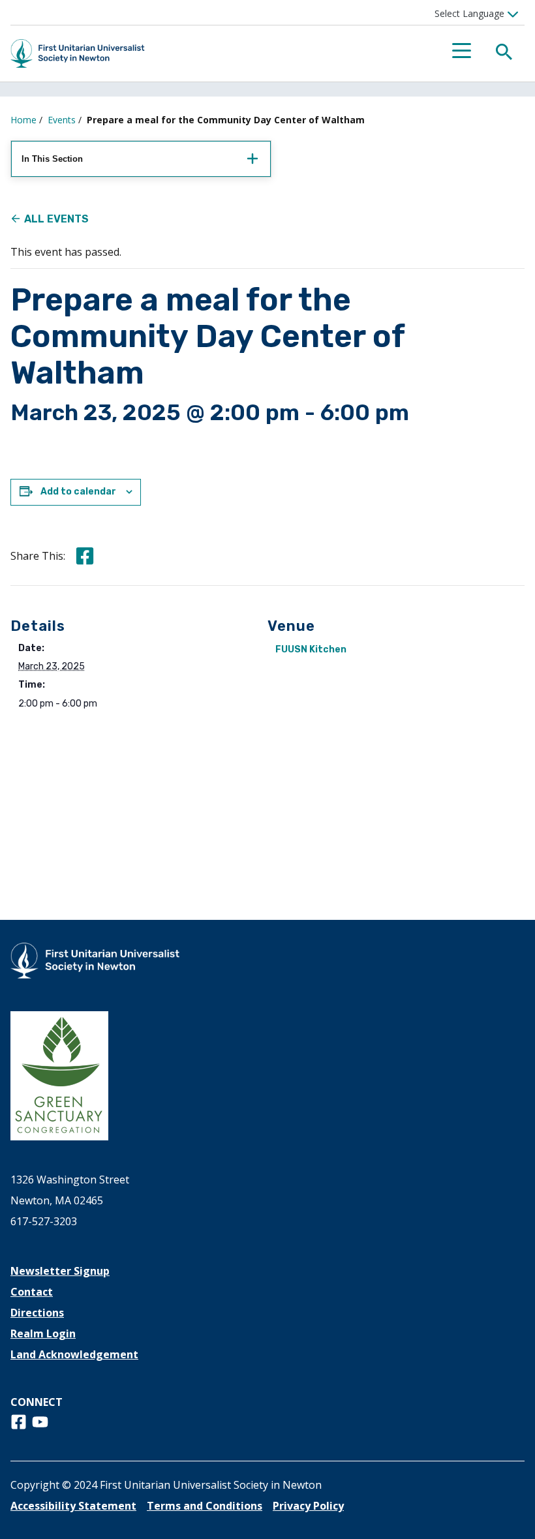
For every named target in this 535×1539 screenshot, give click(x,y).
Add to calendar (78, 491)
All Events (56, 219)
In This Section (52, 159)
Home (23, 120)
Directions (37, 1312)
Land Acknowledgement (74, 1354)
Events (62, 120)
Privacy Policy (308, 1506)
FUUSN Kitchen (310, 649)
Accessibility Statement (73, 1506)
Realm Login (43, 1333)
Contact (31, 1292)
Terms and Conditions (204, 1506)
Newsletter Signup (60, 1271)
